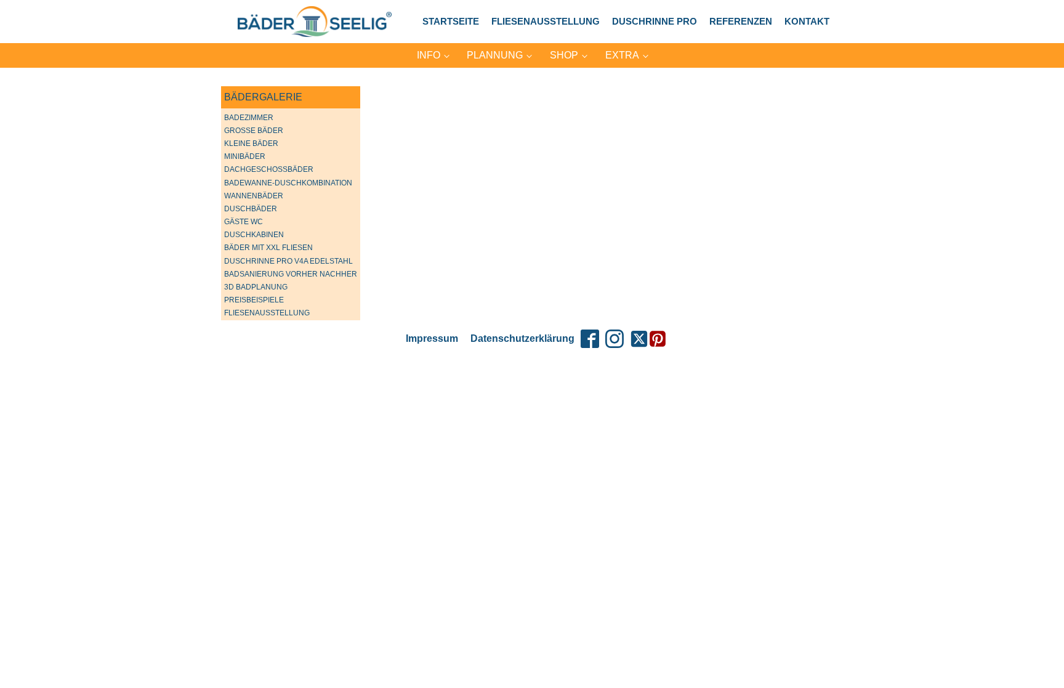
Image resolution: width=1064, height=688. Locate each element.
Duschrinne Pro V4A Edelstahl (288, 261)
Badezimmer (248, 117)
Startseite (450, 21)
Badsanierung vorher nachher (290, 274)
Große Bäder (253, 130)
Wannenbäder (253, 196)
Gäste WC (243, 221)
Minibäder (244, 156)
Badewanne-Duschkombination (288, 183)
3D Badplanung (256, 287)
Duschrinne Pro (654, 21)
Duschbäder (250, 208)
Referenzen (740, 21)
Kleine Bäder (251, 143)
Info (428, 55)
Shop (564, 55)
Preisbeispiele (254, 300)
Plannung (495, 55)
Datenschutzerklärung (522, 338)
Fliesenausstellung (545, 21)
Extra (622, 55)
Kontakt (806, 21)
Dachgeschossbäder (268, 169)
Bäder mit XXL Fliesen (268, 247)
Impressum (432, 338)
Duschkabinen (254, 234)
